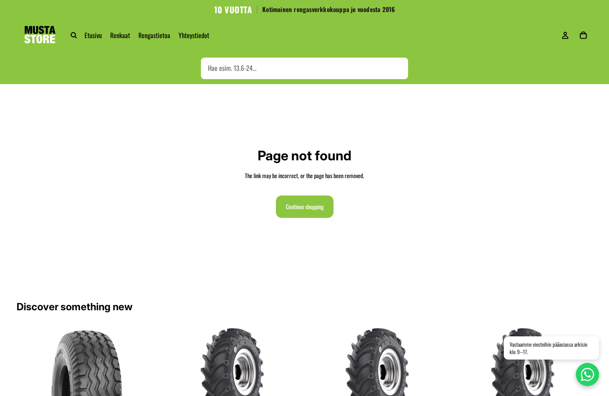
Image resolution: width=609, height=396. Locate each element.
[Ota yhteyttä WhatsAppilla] (587, 374)
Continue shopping (305, 206)
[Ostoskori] (583, 35)
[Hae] (74, 35)
